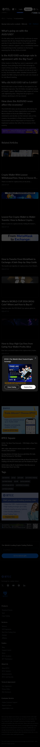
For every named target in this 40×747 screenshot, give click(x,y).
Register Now (28, 387)
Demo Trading (12, 386)
